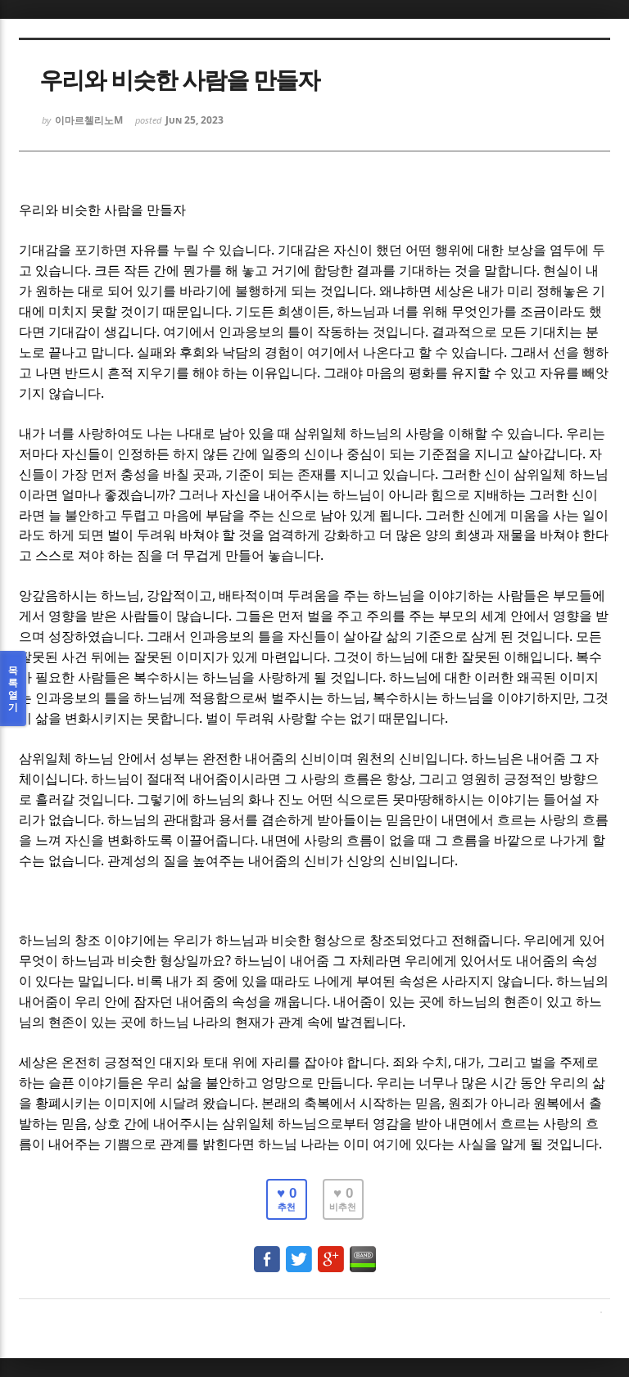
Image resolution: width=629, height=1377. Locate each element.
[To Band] (363, 1251)
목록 (13, 688)
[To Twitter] (299, 1251)
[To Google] (331, 1251)
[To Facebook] (267, 1251)
